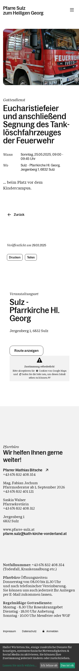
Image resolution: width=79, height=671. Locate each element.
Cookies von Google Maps (52, 370)
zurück (19, 215)
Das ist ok (67, 665)
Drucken (15, 257)
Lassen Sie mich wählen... (20, 665)
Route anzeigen (26, 351)
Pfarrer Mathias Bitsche (22, 470)
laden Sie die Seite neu (34, 374)
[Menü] (72, 10)
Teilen (31, 257)
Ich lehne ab (49, 665)
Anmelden (52, 631)
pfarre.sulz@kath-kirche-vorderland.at (35, 533)
